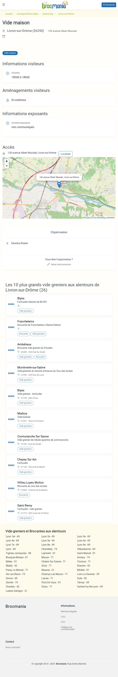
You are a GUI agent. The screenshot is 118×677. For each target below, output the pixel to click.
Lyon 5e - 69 (48, 540)
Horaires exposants (21, 123)
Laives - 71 (47, 578)
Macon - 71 (47, 557)
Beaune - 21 (47, 570)
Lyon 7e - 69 (12, 544)
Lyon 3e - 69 (83, 536)
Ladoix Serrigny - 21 (16, 590)
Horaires (16, 73)
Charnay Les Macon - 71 (54, 574)
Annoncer (110, 5)
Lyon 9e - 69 (83, 544)
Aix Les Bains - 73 (15, 574)
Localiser (66, 154)
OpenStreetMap (99, 217)
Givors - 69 (11, 578)
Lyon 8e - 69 (48, 544)
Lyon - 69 (11, 549)
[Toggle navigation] (4, 4)
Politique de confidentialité (67, 628)
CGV (63, 622)
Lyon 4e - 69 (12, 540)
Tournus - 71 (84, 561)
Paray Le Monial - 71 (17, 570)
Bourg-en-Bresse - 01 (17, 557)
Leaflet (87, 217)
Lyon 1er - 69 (13, 536)
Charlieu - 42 (12, 586)
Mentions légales (69, 611)
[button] (59, 185)
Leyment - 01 (48, 553)
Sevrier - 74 (12, 582)
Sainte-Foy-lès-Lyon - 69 (90, 586)
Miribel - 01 (83, 570)
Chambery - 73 (49, 549)
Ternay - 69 (83, 582)
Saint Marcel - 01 (86, 553)
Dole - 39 (82, 578)
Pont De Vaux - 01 (51, 582)
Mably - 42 (11, 565)
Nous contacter (13, 647)
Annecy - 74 (83, 557)
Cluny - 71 (46, 586)
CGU (63, 617)
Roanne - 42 (83, 565)
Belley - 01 (11, 561)
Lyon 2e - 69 (48, 536)
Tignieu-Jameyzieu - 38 (18, 553)
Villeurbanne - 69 (86, 549)
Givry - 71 (46, 565)
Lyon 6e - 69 (83, 540)
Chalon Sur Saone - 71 (53, 561)
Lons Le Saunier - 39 (88, 574)
